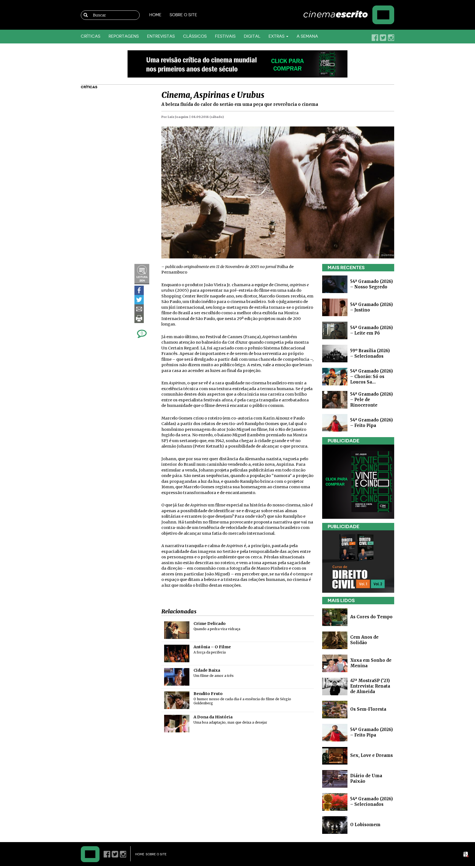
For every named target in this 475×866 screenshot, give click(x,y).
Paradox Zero (466, 854)
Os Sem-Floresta (368, 709)
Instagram (391, 37)
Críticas (90, 36)
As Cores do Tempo (371, 616)
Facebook (375, 37)
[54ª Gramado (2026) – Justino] (334, 307)
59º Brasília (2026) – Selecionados (370, 353)
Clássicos (195, 36)
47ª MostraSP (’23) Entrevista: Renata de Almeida (370, 686)
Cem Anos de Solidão (364, 640)
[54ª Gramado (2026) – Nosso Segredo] (334, 283)
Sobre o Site (183, 15)
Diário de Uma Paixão (366, 778)
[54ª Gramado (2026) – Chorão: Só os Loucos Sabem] (334, 376)
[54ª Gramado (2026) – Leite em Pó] (334, 330)
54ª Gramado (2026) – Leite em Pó (371, 330)
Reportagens (124, 36)
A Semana (307, 36)
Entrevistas (161, 36)
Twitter (383, 37)
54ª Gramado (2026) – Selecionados (371, 801)
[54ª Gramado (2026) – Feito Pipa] (334, 422)
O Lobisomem (365, 824)
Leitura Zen (141, 274)
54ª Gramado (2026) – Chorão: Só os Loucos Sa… (371, 376)
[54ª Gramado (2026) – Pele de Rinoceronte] (334, 399)
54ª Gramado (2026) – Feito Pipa (371, 422)
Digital (252, 36)
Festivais (225, 36)
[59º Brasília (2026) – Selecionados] (334, 353)
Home (155, 15)
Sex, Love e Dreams (371, 755)
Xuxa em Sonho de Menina (370, 663)
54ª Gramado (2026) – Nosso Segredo (371, 284)
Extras (277, 36)
